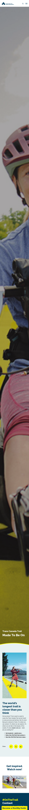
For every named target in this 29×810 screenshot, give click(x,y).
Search (22, 3)
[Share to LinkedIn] (21, 747)
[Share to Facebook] (11, 747)
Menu (26, 3)
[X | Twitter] (16, 747)
